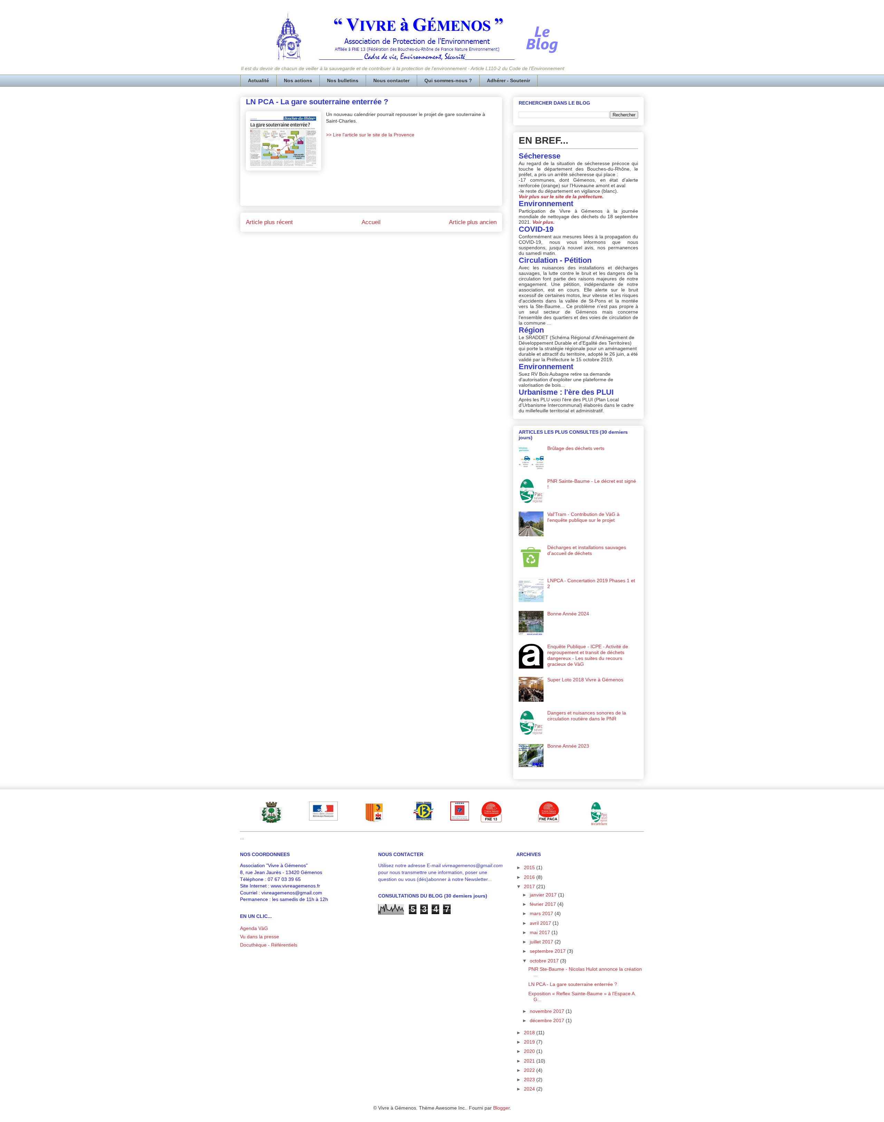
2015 (530, 867)
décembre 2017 (548, 1020)
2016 (530, 877)
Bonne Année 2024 (568, 613)
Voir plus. (543, 222)
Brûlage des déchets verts (575, 448)
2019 (530, 1042)
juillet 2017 (542, 941)
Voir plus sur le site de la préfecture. (561, 196)
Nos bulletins (342, 80)
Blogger (501, 1108)
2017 (530, 886)
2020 (530, 1051)
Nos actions (298, 80)
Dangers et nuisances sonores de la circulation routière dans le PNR (586, 715)
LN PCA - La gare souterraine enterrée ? (572, 984)
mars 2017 (542, 913)
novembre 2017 (548, 1011)
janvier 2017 (544, 895)
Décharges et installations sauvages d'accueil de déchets (586, 550)
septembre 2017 (548, 951)
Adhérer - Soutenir (508, 80)
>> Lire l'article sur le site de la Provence (370, 134)
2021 (530, 1061)
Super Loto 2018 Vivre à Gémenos (585, 679)
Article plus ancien (473, 222)
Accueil (371, 222)
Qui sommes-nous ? (448, 80)
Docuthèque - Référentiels (268, 945)
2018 (530, 1032)
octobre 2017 (545, 960)
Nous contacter (391, 80)
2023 (530, 1079)
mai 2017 (540, 932)
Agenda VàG (254, 928)
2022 (530, 1070)
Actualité (258, 80)
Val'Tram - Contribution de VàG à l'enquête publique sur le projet (583, 517)
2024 (530, 1089)
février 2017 (543, 904)
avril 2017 (541, 923)
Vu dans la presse (259, 936)
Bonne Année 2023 (568, 746)
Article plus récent (269, 222)
